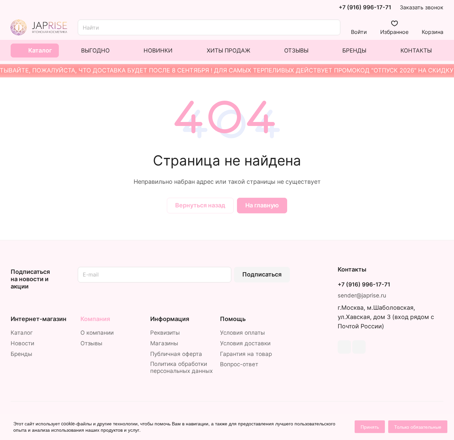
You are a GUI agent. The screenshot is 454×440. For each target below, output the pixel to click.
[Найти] (332, 27)
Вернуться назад (200, 205)
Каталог (22, 332)
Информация (169, 318)
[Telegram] (344, 347)
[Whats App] (359, 347)
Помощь (233, 318)
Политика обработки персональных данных (181, 367)
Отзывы (91, 343)
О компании (97, 332)
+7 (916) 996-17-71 (365, 7)
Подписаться (262, 274)
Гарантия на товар (246, 354)
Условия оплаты (242, 332)
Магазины (164, 343)
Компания (95, 318)
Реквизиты (165, 332)
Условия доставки (245, 343)
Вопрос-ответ (239, 364)
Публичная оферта (176, 354)
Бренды (21, 354)
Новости (22, 343)
